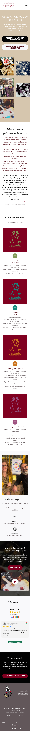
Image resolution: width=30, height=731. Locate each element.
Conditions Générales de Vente (15, 713)
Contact (21, 715)
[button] (15, 581)
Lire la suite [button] (5, 636)
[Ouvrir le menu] (26, 4)
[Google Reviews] (9, 728)
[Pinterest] (15, 728)
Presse (8, 715)
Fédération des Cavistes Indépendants (18, 201)
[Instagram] (18, 728)
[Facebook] (12, 728)
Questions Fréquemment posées (15, 708)
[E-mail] (20, 728)
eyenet (18, 725)
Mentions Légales (15, 710)
